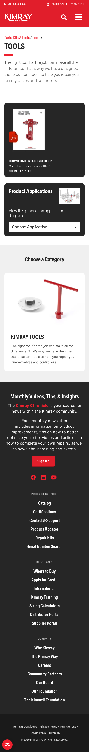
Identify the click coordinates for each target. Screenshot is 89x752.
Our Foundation (44, 691)
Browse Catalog (20, 171)
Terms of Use (68, 726)
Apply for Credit (44, 579)
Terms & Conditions (25, 726)
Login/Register (59, 4)
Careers (44, 665)
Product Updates (44, 529)
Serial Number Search (45, 546)
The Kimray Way (44, 656)
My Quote (79, 4)
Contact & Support (44, 520)
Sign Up (43, 460)
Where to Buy (44, 571)
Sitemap (54, 733)
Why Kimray (44, 648)
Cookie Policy (38, 733)
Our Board (44, 682)
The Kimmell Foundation (44, 700)
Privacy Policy (48, 726)
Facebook (33, 478)
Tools (36, 37)
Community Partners (44, 674)
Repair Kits (44, 537)
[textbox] (30, 227)
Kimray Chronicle (32, 405)
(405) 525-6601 (19, 4)
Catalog (44, 503)
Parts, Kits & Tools (17, 37)
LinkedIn (43, 478)
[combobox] (44, 227)
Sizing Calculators (44, 605)
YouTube (53, 478)
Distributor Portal (44, 614)
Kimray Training (44, 597)
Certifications (44, 511)
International (44, 588)
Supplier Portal (44, 623)
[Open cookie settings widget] (7, 744)
